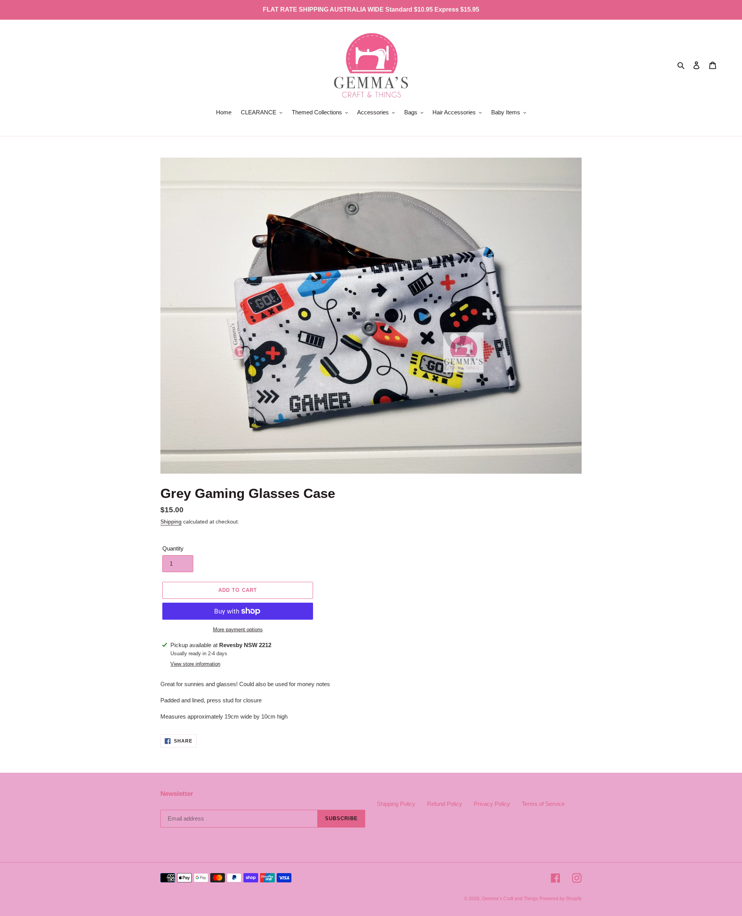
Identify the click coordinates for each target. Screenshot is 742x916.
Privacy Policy (492, 803)
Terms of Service (543, 803)
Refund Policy (444, 803)
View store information (195, 664)
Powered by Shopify (560, 898)
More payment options (238, 629)
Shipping (171, 521)
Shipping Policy (396, 803)
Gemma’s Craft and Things (510, 898)
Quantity (173, 548)
